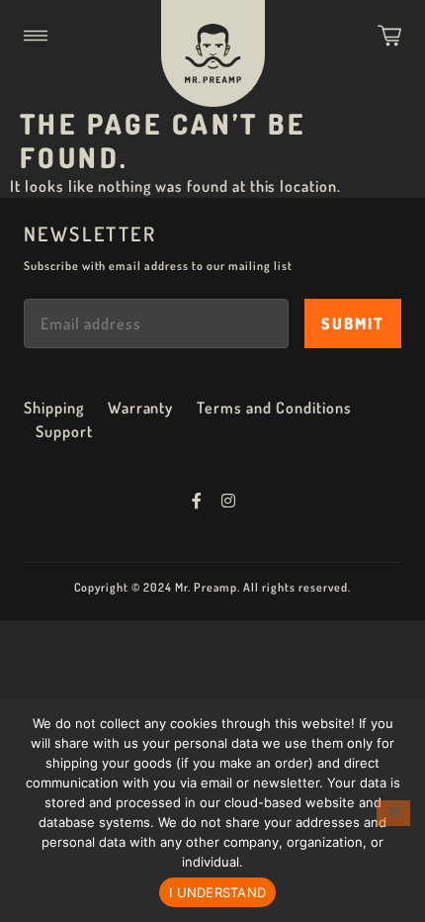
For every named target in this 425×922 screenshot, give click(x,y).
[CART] (389, 35)
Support (64, 431)
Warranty (141, 407)
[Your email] (156, 323)
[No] (393, 813)
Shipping (54, 407)
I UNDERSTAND (217, 892)
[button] (35, 35)
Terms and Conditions (274, 407)
